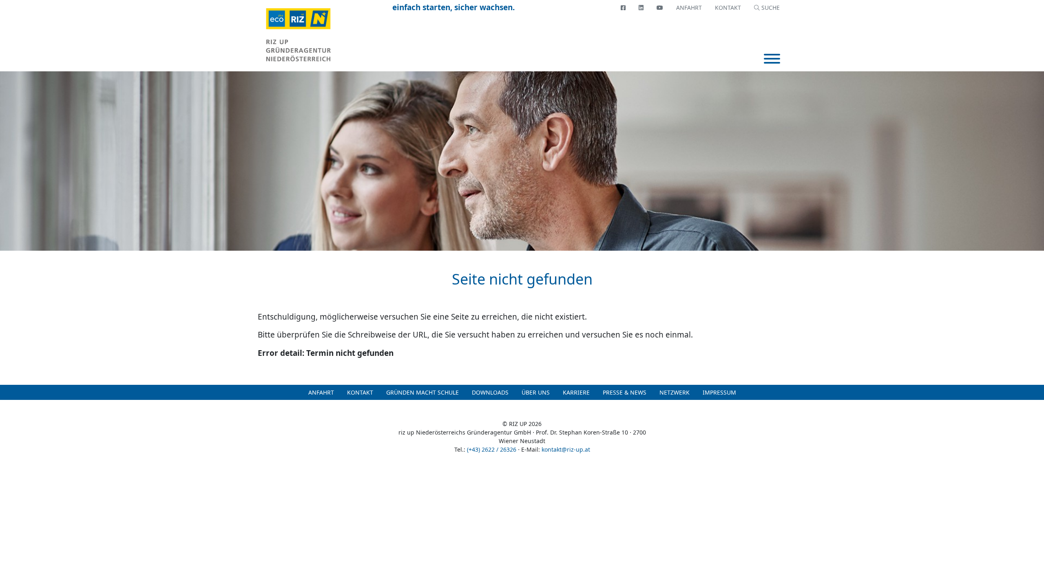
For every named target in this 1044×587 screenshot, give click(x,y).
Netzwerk (674, 392)
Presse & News (624, 392)
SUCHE (770, 7)
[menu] (772, 60)
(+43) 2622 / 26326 (491, 449)
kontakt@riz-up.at (566, 449)
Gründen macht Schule (422, 392)
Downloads (490, 392)
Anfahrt (689, 7)
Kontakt (728, 7)
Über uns (536, 392)
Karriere (576, 392)
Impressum (719, 392)
